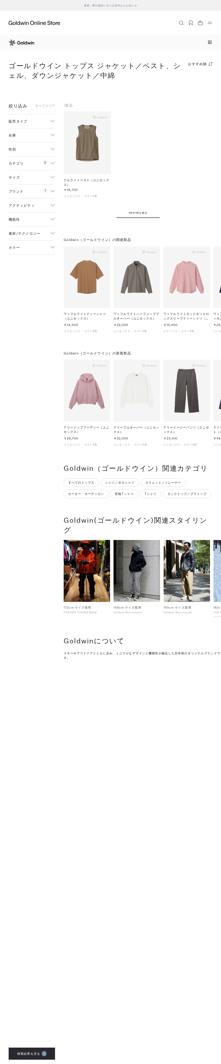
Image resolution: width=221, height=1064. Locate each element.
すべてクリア (45, 105)
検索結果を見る (31, 1053)
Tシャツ (150, 494)
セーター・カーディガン (86, 494)
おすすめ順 (197, 63)
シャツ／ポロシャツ (119, 482)
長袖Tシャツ (124, 494)
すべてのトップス (81, 482)
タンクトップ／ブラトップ (187, 494)
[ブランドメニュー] (209, 43)
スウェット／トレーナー (163, 482)
